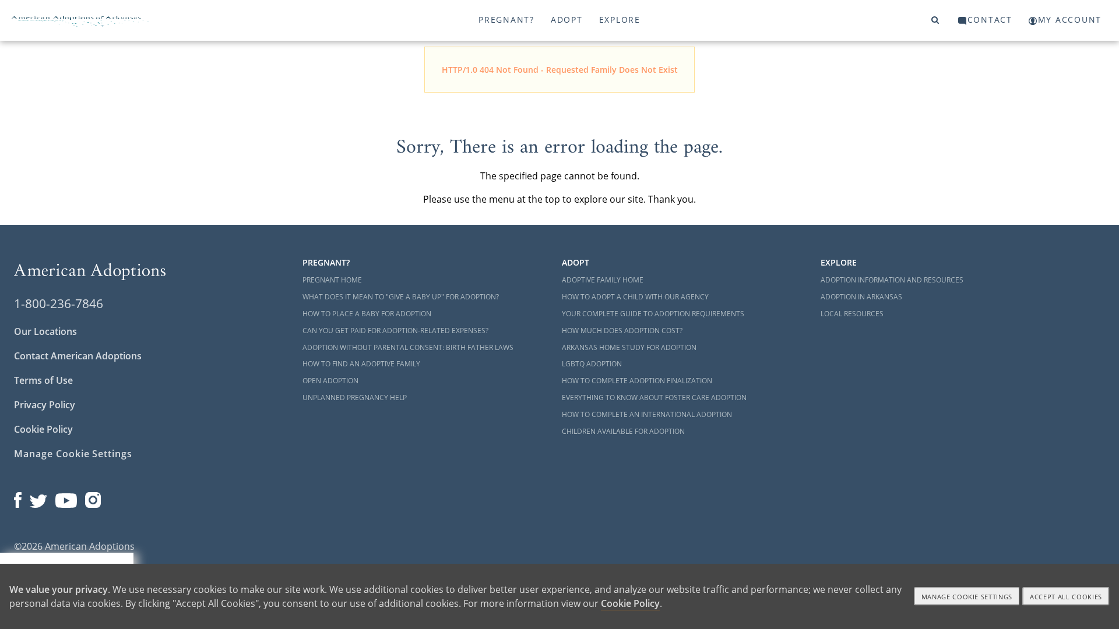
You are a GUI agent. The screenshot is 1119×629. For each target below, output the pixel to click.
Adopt (567, 19)
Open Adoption (330, 381)
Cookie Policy (43, 429)
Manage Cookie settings (967, 596)
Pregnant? (506, 19)
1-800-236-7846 (58, 303)
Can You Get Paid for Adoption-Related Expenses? (395, 330)
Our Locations (45, 331)
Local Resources (852, 314)
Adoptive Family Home (602, 280)
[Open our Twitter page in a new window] (38, 497)
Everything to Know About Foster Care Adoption (654, 397)
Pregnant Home (332, 280)
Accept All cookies (1066, 596)
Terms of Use (43, 380)
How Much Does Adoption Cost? (622, 330)
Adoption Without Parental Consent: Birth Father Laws (407, 347)
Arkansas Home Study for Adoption (629, 347)
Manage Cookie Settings (73, 453)
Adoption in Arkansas (861, 297)
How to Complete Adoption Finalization (637, 381)
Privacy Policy (44, 404)
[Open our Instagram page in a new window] (93, 497)
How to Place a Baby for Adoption (366, 314)
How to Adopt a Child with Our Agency (635, 297)
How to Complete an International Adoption (647, 414)
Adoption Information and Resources (892, 280)
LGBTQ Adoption (592, 364)
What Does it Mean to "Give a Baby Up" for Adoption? (400, 297)
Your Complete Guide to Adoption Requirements (653, 314)
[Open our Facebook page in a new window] (18, 497)
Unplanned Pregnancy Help (354, 397)
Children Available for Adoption (623, 431)
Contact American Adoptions (78, 355)
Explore (620, 19)
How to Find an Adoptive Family (361, 364)
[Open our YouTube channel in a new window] (66, 497)
